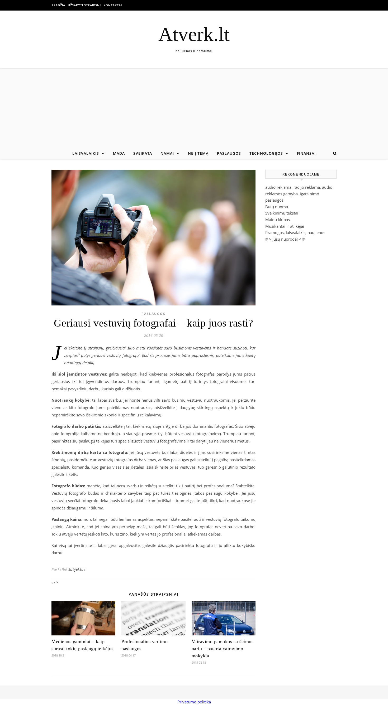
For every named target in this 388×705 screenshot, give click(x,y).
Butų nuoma (276, 206)
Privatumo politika (194, 701)
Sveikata (142, 153)
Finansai (306, 153)
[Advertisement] (194, 108)
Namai (167, 153)
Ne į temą (198, 153)
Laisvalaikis (85, 153)
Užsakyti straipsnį (84, 5)
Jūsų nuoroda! (285, 239)
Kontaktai (112, 5)
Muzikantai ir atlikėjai (284, 226)
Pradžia (58, 5)
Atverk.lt (194, 34)
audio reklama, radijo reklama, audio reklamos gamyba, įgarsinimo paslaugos (298, 193)
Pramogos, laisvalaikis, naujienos (295, 232)
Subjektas (77, 569)
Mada (119, 153)
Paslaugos (229, 153)
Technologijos (266, 153)
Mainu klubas (277, 219)
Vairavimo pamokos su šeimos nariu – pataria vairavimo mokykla (223, 648)
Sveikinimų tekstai (281, 213)
